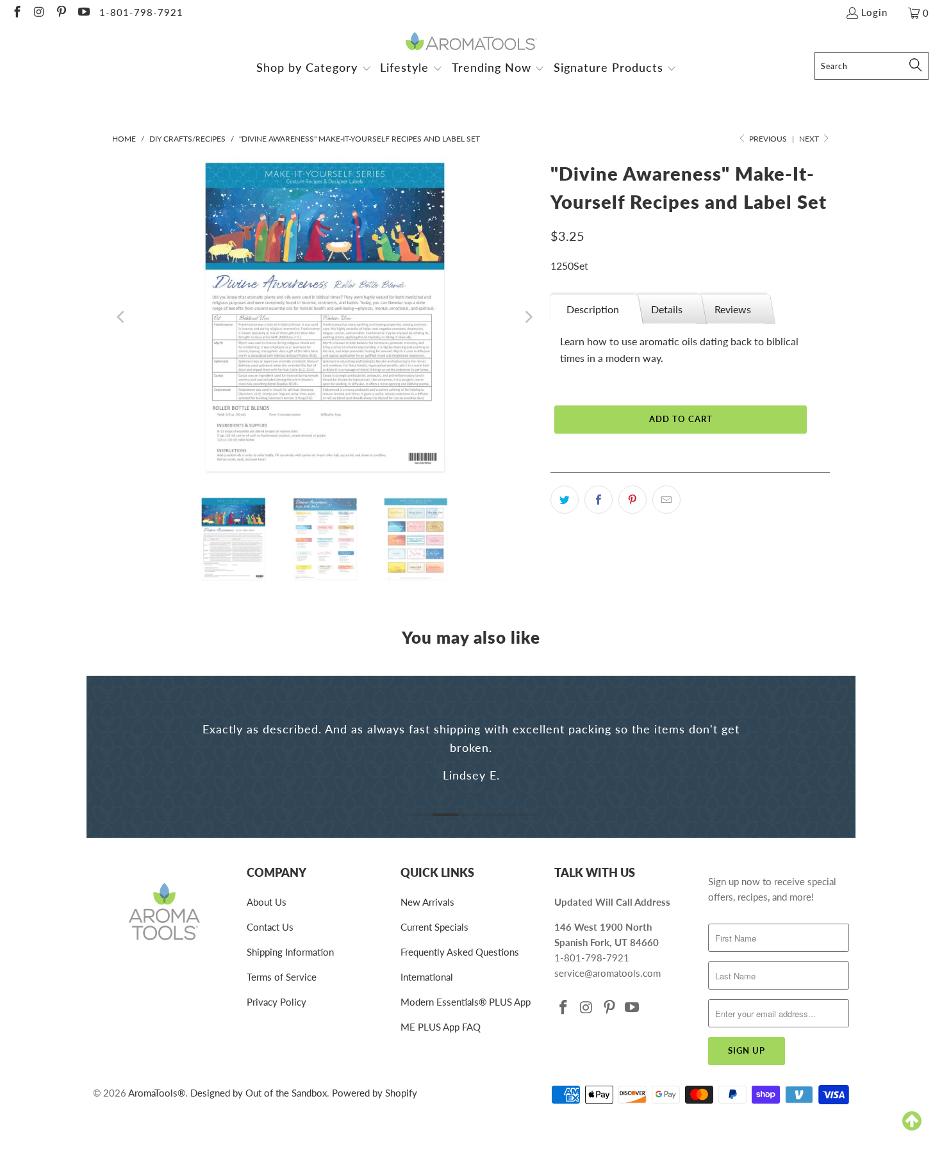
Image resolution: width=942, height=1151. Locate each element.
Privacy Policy (276, 1002)
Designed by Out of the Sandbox (258, 1092)
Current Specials (434, 927)
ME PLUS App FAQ (441, 1027)
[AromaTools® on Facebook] (16, 13)
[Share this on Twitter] (564, 500)
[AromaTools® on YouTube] (83, 13)
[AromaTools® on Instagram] (38, 13)
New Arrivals (427, 902)
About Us (266, 902)
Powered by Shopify (374, 1092)
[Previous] (122, 317)
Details (666, 309)
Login (874, 12)
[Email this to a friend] (666, 500)
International (427, 977)
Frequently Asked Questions (460, 952)
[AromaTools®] (471, 42)
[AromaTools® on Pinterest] (60, 13)
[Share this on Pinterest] (632, 500)
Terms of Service (282, 977)
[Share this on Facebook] (598, 500)
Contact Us (270, 927)
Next (810, 138)
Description (592, 309)
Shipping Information (290, 952)
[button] (314, 69)
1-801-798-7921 (141, 12)
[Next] (528, 317)
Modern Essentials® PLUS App (466, 1002)
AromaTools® (156, 1092)
